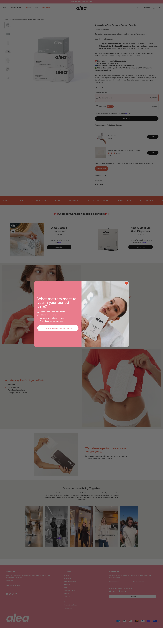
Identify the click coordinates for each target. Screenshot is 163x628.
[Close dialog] (126, 283)
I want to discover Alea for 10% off (58, 328)
